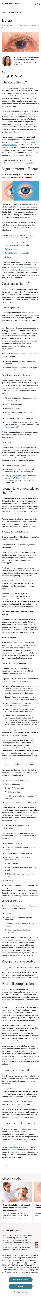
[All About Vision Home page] (11, 4)
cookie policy (12, 1272)
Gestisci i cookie (20, 1292)
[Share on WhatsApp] (16, 76)
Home (4, 12)
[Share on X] (11, 76)
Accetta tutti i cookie (20, 1280)
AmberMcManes (32, 57)
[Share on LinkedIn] (7, 76)
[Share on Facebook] (3, 76)
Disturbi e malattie (14, 12)
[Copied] (20, 76)
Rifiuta (20, 1286)
